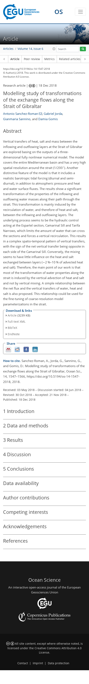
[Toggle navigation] (80, 12)
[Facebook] (26, 349)
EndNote (14, 334)
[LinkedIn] (35, 349)
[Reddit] (17, 349)
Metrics (49, 59)
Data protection (58, 663)
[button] (54, 49)
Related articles (70, 59)
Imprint (38, 663)
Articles (8, 49)
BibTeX (12, 328)
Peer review (32, 59)
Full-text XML (16, 321)
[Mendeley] (8, 349)
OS (58, 11)
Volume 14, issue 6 (30, 49)
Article (14, 59)
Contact (22, 663)
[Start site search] (83, 49)
